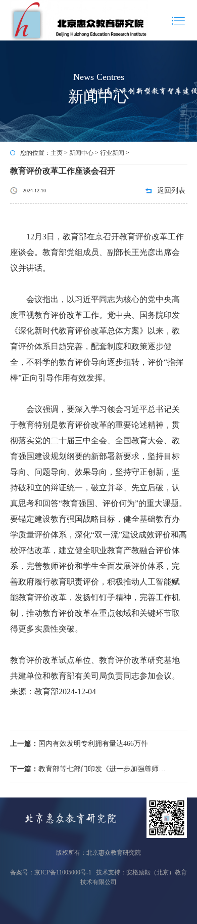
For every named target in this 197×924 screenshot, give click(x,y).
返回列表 (171, 190)
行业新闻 (112, 152)
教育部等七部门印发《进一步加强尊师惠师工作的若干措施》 (90, 769)
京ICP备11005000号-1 (62, 872)
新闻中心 (81, 152)
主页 (57, 152)
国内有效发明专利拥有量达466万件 (79, 743)
